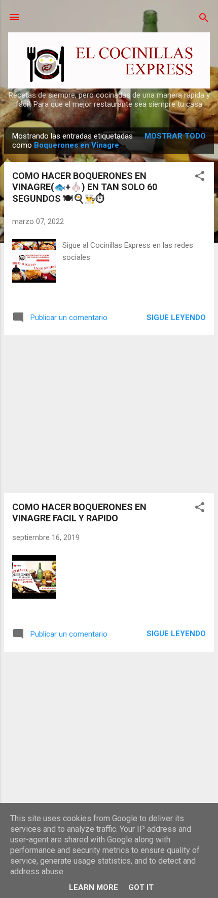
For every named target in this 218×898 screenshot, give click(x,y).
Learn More (93, 887)
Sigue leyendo (176, 317)
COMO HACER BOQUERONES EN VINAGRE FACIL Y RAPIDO (79, 512)
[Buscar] (204, 18)
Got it (141, 887)
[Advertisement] (109, 414)
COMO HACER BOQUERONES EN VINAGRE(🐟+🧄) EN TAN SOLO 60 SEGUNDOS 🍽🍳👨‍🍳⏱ (84, 187)
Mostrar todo (175, 136)
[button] (200, 177)
